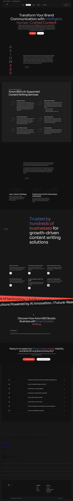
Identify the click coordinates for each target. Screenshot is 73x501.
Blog (37, 488)
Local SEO (48, 488)
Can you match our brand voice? (35, 401)
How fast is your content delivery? (35, 388)
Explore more (27, 178)
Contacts (37, 490)
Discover (33, 33)
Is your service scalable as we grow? (36, 410)
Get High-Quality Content (29, 359)
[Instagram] (5, 452)
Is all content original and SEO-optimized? (37, 393)
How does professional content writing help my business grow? (42, 379)
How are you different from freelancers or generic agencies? (41, 406)
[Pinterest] (7, 452)
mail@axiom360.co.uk (17, 1)
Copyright (13, 498)
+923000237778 (4, 442)
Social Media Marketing (50, 489)
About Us (37, 489)
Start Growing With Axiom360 (43, 359)
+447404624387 (4, 441)
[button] (36, 380)
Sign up (41, 33)
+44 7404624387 (8, 1)
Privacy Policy (60, 498)
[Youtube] (9, 452)
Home (37, 486)
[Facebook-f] (3, 452)
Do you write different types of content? (37, 384)
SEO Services (49, 486)
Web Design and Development (48, 491)
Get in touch (66, 4)
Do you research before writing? (35, 397)
